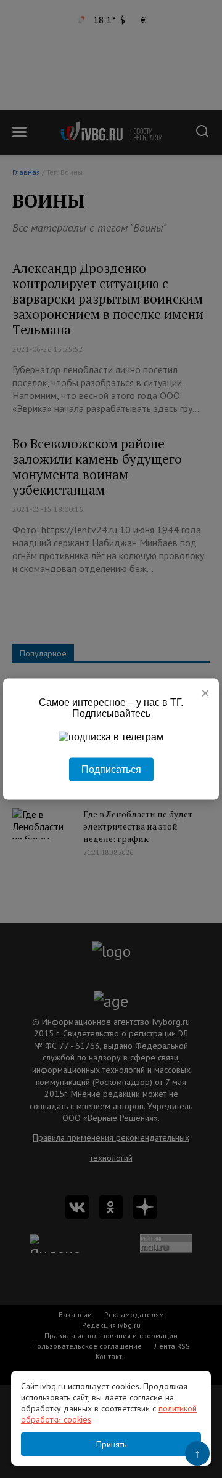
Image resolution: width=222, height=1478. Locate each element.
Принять (111, 1444)
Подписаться (111, 769)
